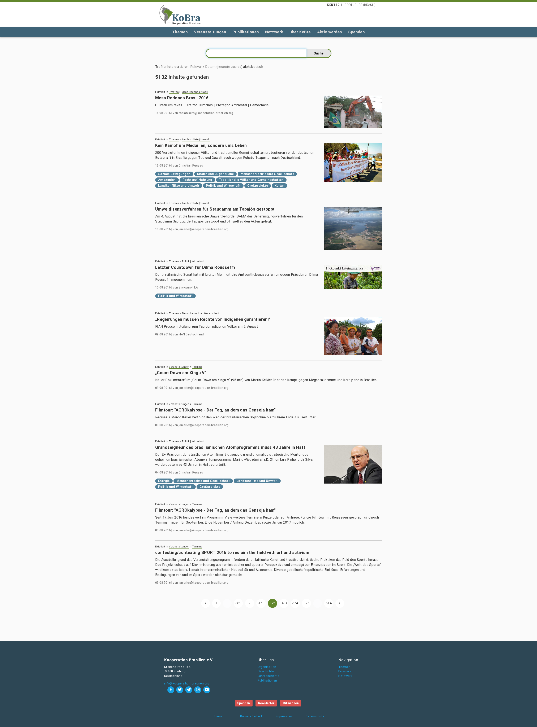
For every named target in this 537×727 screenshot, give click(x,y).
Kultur (279, 186)
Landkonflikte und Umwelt (178, 186)
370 (250, 603)
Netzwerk (274, 32)
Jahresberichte (269, 676)
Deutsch (334, 4)
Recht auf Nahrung (197, 180)
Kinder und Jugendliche (215, 174)
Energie (164, 481)
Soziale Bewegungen (174, 174)
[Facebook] (171, 689)
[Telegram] (189, 689)
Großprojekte (257, 186)
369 (238, 603)
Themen (180, 32)
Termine (197, 366)
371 (261, 603)
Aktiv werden (329, 32)
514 (329, 603)
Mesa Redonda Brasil (195, 92)
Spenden (356, 32)
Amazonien (167, 180)
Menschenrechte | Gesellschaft (200, 313)
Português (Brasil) (360, 4)
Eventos (174, 92)
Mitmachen (291, 703)
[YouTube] (207, 689)
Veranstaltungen (210, 32)
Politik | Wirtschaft (193, 261)
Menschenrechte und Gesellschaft (267, 174)
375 (306, 603)
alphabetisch (253, 67)
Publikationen (245, 32)
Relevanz (197, 67)
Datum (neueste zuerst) (223, 67)
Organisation (267, 667)
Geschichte (266, 671)
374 (295, 603)
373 (284, 603)
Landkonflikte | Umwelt (196, 139)
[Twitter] (180, 689)
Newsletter (266, 703)
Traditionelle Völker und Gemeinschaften (251, 180)
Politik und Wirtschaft (223, 186)
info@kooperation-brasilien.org (186, 683)
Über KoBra (300, 32)
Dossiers (344, 671)
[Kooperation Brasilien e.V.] (180, 14)
